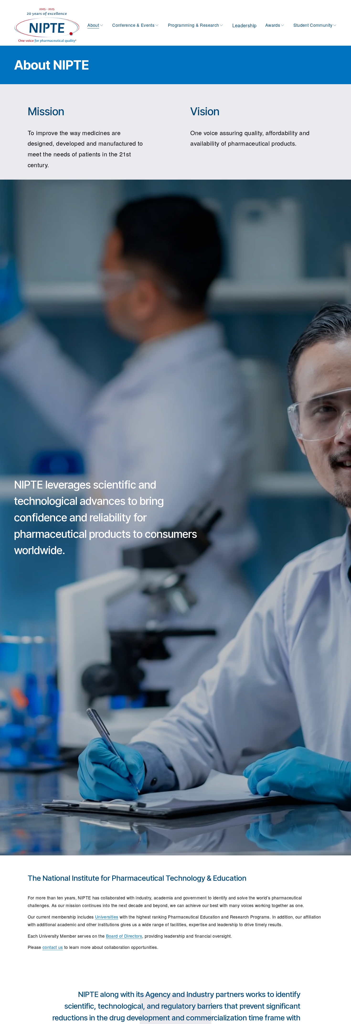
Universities (106, 917)
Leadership (244, 25)
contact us (53, 947)
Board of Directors (124, 936)
